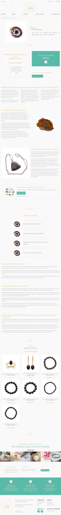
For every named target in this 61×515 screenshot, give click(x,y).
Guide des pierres (56, 14)
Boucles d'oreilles (40, 14)
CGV (38, 505)
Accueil (2, 18)
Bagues (13, 14)
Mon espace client (41, 502)
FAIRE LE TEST (21, 193)
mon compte (50, 1)
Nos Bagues (49, 502)
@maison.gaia (30, 450)
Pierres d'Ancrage (37, 76)
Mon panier (39, 503)
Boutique (3, 14)
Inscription (45, 470)
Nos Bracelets (50, 503)
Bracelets (25, 14)
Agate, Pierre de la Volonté (10, 18)
